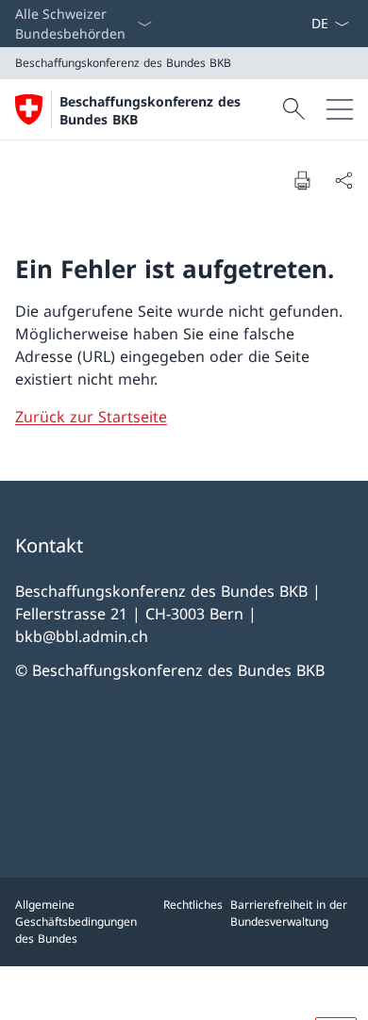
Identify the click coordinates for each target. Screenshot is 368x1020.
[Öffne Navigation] (339, 109)
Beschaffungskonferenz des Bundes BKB (150, 110)
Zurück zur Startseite (91, 416)
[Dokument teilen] (343, 180)
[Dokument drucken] (302, 180)
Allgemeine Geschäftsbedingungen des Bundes (76, 921)
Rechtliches (193, 905)
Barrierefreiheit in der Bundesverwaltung (288, 913)
